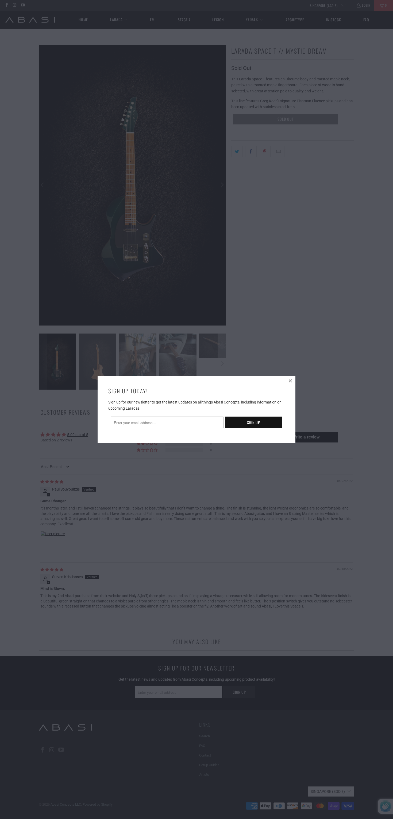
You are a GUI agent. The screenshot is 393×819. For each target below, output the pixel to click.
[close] (290, 381)
